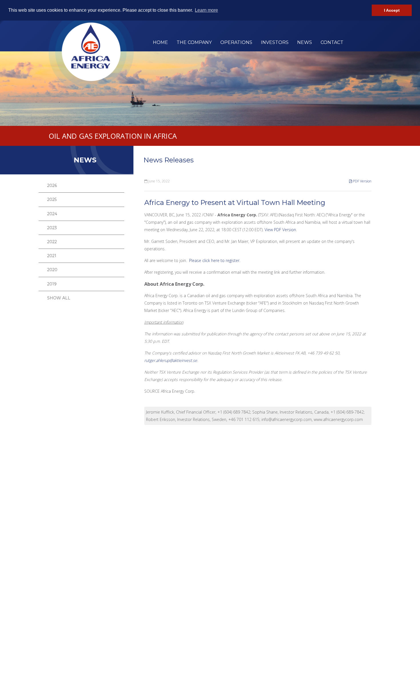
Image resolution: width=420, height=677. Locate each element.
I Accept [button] (392, 10)
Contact (332, 42)
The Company (194, 42)
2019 (52, 284)
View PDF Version (280, 229)
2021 (51, 255)
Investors (275, 42)
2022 (52, 241)
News (304, 42)
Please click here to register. (214, 260)
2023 (52, 227)
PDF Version (361, 181)
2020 (52, 269)
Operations (236, 42)
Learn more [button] (206, 10)
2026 (52, 185)
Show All (58, 298)
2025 (52, 199)
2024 (52, 213)
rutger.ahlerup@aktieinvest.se (170, 360)
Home (160, 42)
